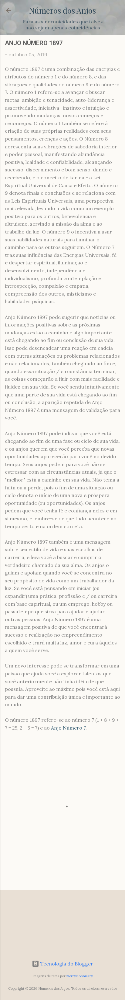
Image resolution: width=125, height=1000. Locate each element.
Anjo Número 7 (68, 728)
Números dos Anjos (62, 10)
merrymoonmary (79, 976)
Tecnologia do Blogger (66, 964)
